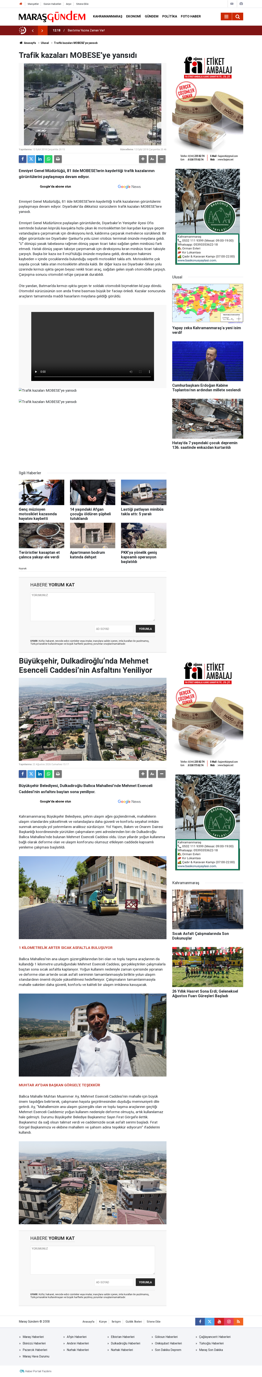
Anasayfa (29, 42)
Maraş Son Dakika (211, 1350)
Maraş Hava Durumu (36, 1356)
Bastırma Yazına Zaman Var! (86, 30)
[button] (143, 159)
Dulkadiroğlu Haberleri (125, 1343)
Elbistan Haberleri (122, 1337)
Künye (103, 1321)
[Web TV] (232, 4)
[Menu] (226, 16)
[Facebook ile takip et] (200, 1321)
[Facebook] (22, 159)
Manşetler (33, 3)
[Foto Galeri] (241, 4)
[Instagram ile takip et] (229, 1321)
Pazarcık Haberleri (35, 1350)
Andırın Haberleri (78, 1343)
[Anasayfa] (21, 3)
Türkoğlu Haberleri (211, 1343)
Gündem (151, 16)
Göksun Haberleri (166, 1337)
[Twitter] (31, 159)
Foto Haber (191, 16)
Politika (169, 16)
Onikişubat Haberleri (168, 1343)
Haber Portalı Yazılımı (38, 1371)
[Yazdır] (58, 159)
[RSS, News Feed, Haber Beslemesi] (238, 1321)
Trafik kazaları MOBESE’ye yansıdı (76, 42)
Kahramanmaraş (107, 16)
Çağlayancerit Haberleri (215, 1337)
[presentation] (32, 30)
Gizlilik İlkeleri (134, 1321)
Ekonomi (133, 16)
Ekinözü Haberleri (34, 1343)
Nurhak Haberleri (78, 1350)
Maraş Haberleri (33, 1337)
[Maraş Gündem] (52, 16)
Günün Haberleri (52, 3)
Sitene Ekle (82, 3)
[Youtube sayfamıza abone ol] (219, 1321)
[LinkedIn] (40, 159)
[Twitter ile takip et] (209, 1321)
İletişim (116, 1321)
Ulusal (45, 42)
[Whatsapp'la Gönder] (48, 159)
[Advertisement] (92, 437)
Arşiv (68, 3)
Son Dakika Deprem (168, 1350)
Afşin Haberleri (77, 1337)
